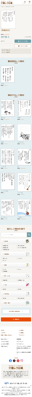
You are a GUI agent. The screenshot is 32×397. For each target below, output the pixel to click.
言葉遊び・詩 (21, 280)
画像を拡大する (6, 30)
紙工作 (4, 289)
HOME (2, 6)
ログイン (24, 3)
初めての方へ (4, 339)
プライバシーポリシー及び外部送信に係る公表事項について (24, 348)
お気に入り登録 (23, 46)
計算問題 (5, 271)
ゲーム (19, 269)
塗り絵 (4, 298)
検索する (17, 319)
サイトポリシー (20, 344)
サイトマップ (20, 341)
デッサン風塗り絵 (22, 247)
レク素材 (21, 330)
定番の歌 (8, 52)
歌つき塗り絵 (21, 245)
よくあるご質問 (5, 344)
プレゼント (21, 335)
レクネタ (3, 333)
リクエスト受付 (5, 341)
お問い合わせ (4, 346)
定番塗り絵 (5, 245)
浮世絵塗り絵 (6, 249)
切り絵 (19, 289)
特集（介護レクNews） (6, 335)
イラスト (20, 258)
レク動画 (21, 333)
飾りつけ (5, 258)
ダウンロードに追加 (23, 41)
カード (4, 260)
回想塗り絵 (5, 247)
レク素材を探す (7, 6)
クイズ (4, 269)
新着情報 (19, 339)
